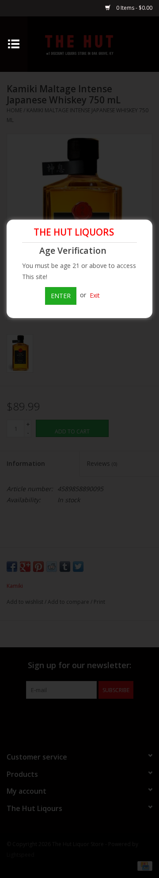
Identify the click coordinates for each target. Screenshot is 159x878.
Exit (95, 295)
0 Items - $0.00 (133, 8)
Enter (61, 295)
